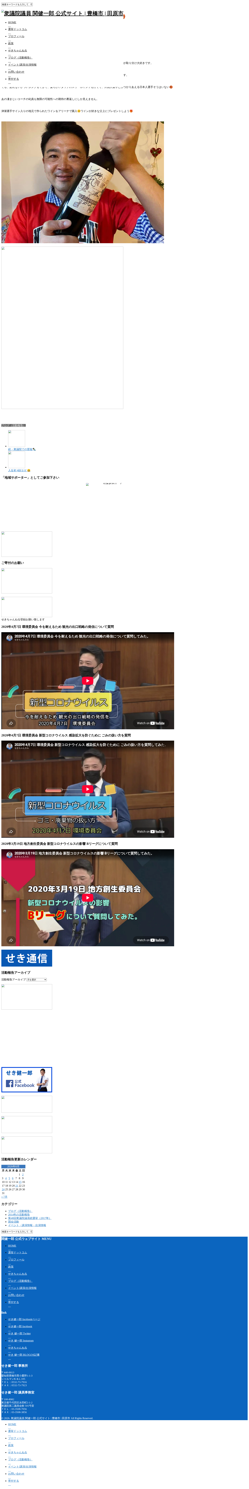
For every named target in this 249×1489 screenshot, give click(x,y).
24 (3, 1189)
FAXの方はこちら (99, 522)
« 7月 (4, 1196)
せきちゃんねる (17, 50)
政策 (11, 43)
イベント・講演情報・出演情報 (27, 1225)
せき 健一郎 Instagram (21, 1340)
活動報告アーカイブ (13, 979)
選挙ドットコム (17, 29)
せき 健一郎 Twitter (19, 1333)
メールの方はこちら (123, 522)
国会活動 (13, 1221)
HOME (12, 22)
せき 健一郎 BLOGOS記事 (24, 1354)
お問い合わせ (16, 71)
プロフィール (16, 36)
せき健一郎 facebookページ (24, 1319)
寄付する (13, 78)
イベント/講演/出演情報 (22, 64)
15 (20, 1182)
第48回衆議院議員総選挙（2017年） (29, 1218)
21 (16, 1185)
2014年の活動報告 (19, 1214)
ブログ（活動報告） (20, 57)
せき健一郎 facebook (20, 1326)
